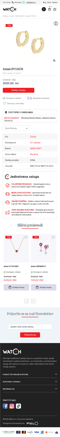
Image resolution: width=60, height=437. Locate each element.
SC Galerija (35, 142)
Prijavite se (30, 335)
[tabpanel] (16, 263)
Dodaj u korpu (19, 90)
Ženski (33, 137)
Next (33, 301)
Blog (44, 2)
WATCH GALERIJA (11, 118)
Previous (27, 301)
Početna (6, 16)
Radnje (54, 2)
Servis (49, 2)
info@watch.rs (31, 2)
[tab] (16, 128)
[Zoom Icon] (54, 60)
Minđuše (34, 154)
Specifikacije (11, 128)
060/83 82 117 (13, 2)
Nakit (12, 16)
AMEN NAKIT (19, 16)
